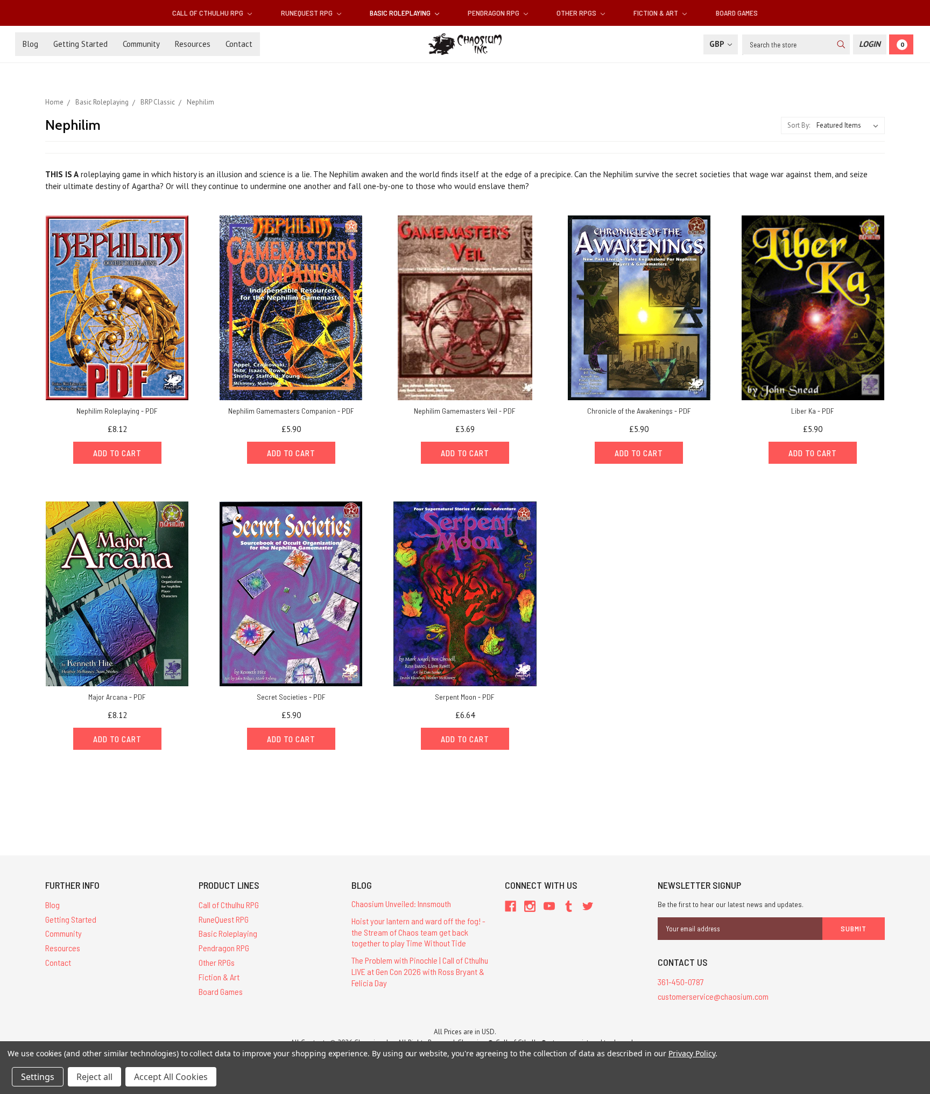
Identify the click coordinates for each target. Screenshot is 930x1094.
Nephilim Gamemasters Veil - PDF (465, 410)
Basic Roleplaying (401, 12)
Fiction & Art (656, 12)
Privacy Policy (691, 1053)
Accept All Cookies (171, 1077)
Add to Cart (117, 453)
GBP (717, 44)
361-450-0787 (681, 982)
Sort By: (798, 125)
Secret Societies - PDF (291, 696)
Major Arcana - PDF (117, 696)
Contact (239, 44)
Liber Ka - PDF (812, 410)
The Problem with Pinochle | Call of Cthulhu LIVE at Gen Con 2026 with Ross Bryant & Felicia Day (419, 971)
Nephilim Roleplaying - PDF (117, 410)
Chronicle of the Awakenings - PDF (639, 410)
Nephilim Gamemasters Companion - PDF (291, 410)
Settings (37, 1077)
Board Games (737, 12)
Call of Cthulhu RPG (208, 12)
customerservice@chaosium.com (713, 996)
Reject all (94, 1077)
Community (141, 44)
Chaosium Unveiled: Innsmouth (401, 903)
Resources (192, 44)
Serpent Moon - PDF (465, 696)
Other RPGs (577, 12)
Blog (30, 44)
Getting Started (80, 44)
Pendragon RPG (494, 12)
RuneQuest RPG (307, 12)
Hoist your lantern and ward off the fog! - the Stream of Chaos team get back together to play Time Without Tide (418, 932)
